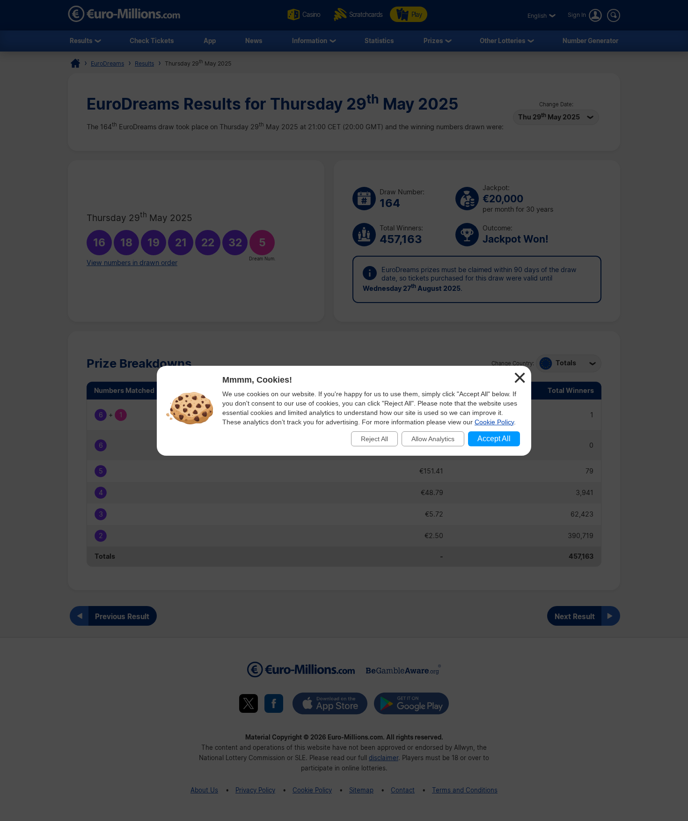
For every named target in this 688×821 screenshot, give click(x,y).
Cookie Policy (494, 422)
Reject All (374, 439)
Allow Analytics (432, 439)
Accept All (494, 439)
